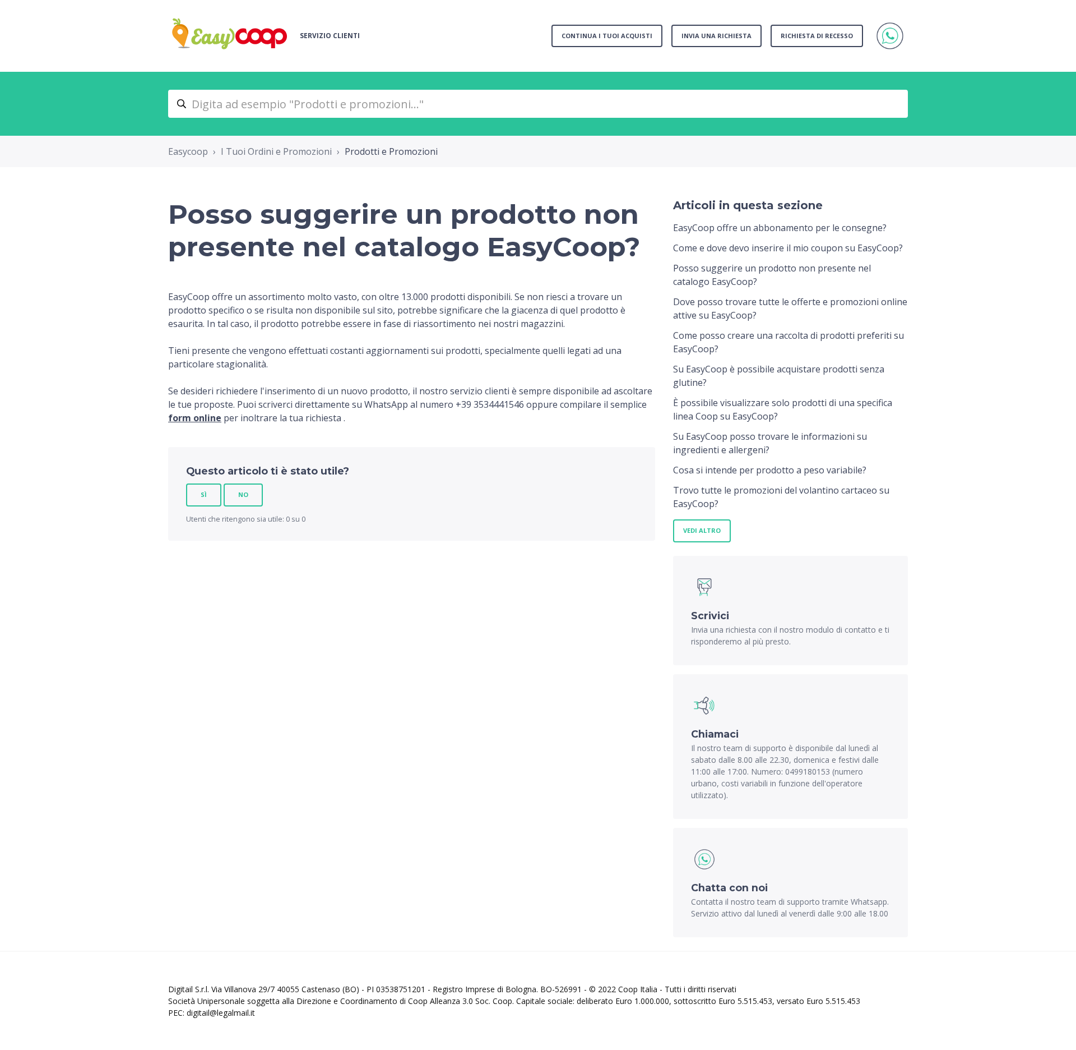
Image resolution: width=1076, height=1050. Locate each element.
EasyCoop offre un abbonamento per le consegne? (780, 228)
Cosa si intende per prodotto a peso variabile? (769, 470)
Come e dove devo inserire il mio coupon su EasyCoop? (788, 248)
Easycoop (188, 151)
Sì (204, 494)
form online (194, 418)
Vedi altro (702, 530)
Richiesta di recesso (817, 35)
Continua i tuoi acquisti (607, 35)
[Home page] (229, 35)
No (243, 494)
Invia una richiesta (716, 35)
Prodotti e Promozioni (391, 151)
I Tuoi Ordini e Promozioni (276, 151)
